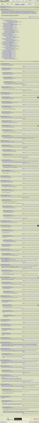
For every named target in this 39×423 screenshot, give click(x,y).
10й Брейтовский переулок (14, 24)
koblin (11, 29)
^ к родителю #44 (29, 289)
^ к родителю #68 (29, 413)
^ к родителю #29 (29, 331)
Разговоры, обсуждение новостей (6, 6)
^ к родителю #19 (29, 256)
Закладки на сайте (2, 421)
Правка (26, 66)
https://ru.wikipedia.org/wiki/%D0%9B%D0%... (25, 13)
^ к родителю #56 (29, 394)
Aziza (11, 20)
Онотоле (7, 287)
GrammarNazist (15, 21)
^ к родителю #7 (29, 152)
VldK (7, 211)
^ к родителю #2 (29, 104)
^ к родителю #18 (29, 247)
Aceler (11, 27)
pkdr (11, 55)
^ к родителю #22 (29, 275)
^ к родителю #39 (29, 238)
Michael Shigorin (11, 44)
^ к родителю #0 (29, 66)
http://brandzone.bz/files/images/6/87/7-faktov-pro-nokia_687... (10, 122)
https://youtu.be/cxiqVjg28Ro (6, 246)
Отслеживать (37, 7)
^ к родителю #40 (29, 358)
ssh (6, 305)
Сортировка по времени (35, 61)
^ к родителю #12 (29, 168)
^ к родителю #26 (29, 313)
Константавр (13, 30)
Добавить (30, 422)
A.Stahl (10, 35)
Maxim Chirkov (37, 421)
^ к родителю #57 (29, 405)
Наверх (32, 66)
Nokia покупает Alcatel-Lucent (6, 20)
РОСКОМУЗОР (12, 42)
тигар (9, 41)
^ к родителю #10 (29, 204)
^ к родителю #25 (29, 303)
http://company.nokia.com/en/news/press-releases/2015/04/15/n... (22, 11)
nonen (6, 200)
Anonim (6, 121)
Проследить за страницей (3, 422)
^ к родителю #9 (29, 75)
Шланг (6, 245)
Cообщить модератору (36, 66)
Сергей (10, 56)
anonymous (12, 31)
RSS (38, 61)
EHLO (5, 320)
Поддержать (33, 422)
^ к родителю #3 (29, 123)
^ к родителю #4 (29, 163)
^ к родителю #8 (29, 193)
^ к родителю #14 (29, 213)
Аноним (11, 22)
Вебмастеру (37, 422)
